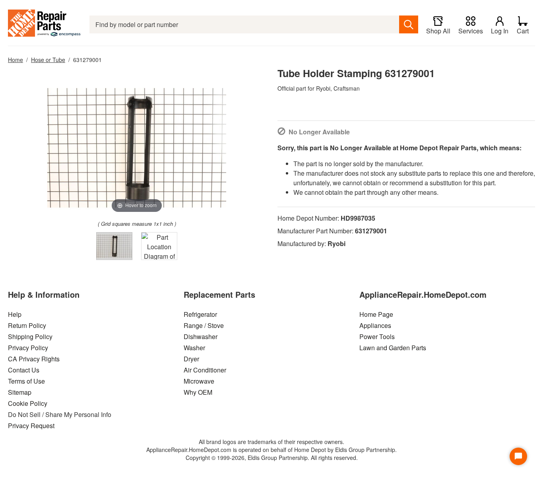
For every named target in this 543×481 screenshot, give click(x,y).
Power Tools (377, 336)
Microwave (199, 381)
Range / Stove (204, 325)
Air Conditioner (205, 369)
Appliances (375, 325)
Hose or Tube (48, 59)
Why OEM (198, 392)
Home (15, 59)
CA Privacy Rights (34, 358)
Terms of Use (26, 381)
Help (14, 314)
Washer (194, 347)
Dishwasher (200, 336)
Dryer (191, 358)
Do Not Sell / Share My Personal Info (59, 414)
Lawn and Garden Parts (392, 347)
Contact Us (23, 369)
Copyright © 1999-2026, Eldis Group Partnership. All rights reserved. (272, 458)
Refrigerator (200, 314)
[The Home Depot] (44, 24)
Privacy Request (31, 425)
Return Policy (27, 325)
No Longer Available (319, 131)
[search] (408, 24)
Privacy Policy (28, 347)
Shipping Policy (30, 336)
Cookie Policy (27, 403)
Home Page (376, 314)
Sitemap (19, 392)
